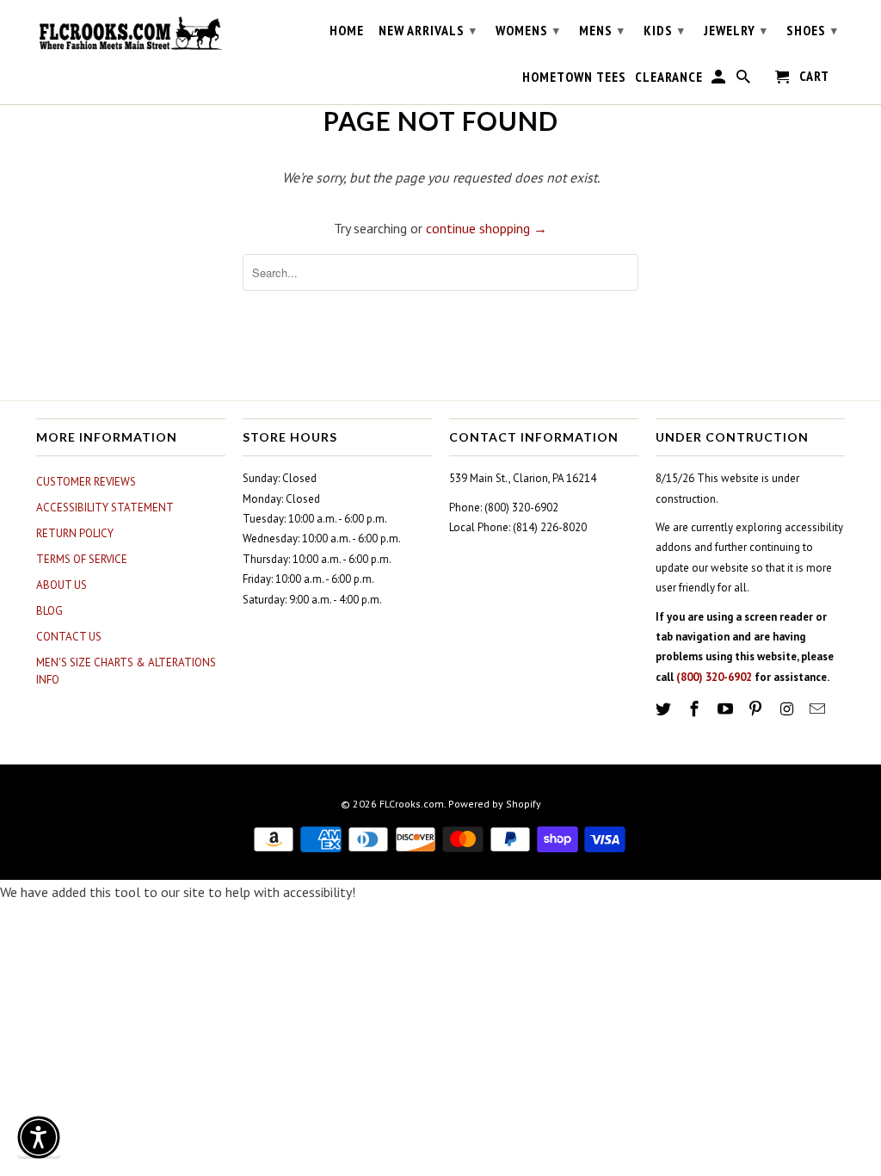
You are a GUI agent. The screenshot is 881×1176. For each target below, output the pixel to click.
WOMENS (528, 30)
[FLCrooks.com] (130, 33)
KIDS (664, 30)
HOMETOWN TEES (574, 77)
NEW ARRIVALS (428, 30)
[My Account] (720, 80)
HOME (347, 30)
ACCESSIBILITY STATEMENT (105, 507)
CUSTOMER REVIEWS (86, 481)
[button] (38, 1137)
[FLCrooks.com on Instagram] (788, 709)
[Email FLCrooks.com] (819, 709)
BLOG (49, 610)
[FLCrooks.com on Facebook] (696, 709)
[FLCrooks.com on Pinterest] (757, 709)
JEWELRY (735, 30)
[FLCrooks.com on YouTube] (727, 709)
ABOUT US (61, 585)
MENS (602, 30)
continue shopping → (486, 228)
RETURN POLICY (75, 533)
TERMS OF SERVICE (81, 559)
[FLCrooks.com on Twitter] (665, 709)
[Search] (744, 80)
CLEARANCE (669, 77)
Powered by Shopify (494, 803)
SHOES (812, 30)
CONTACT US (69, 636)
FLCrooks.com (411, 803)
